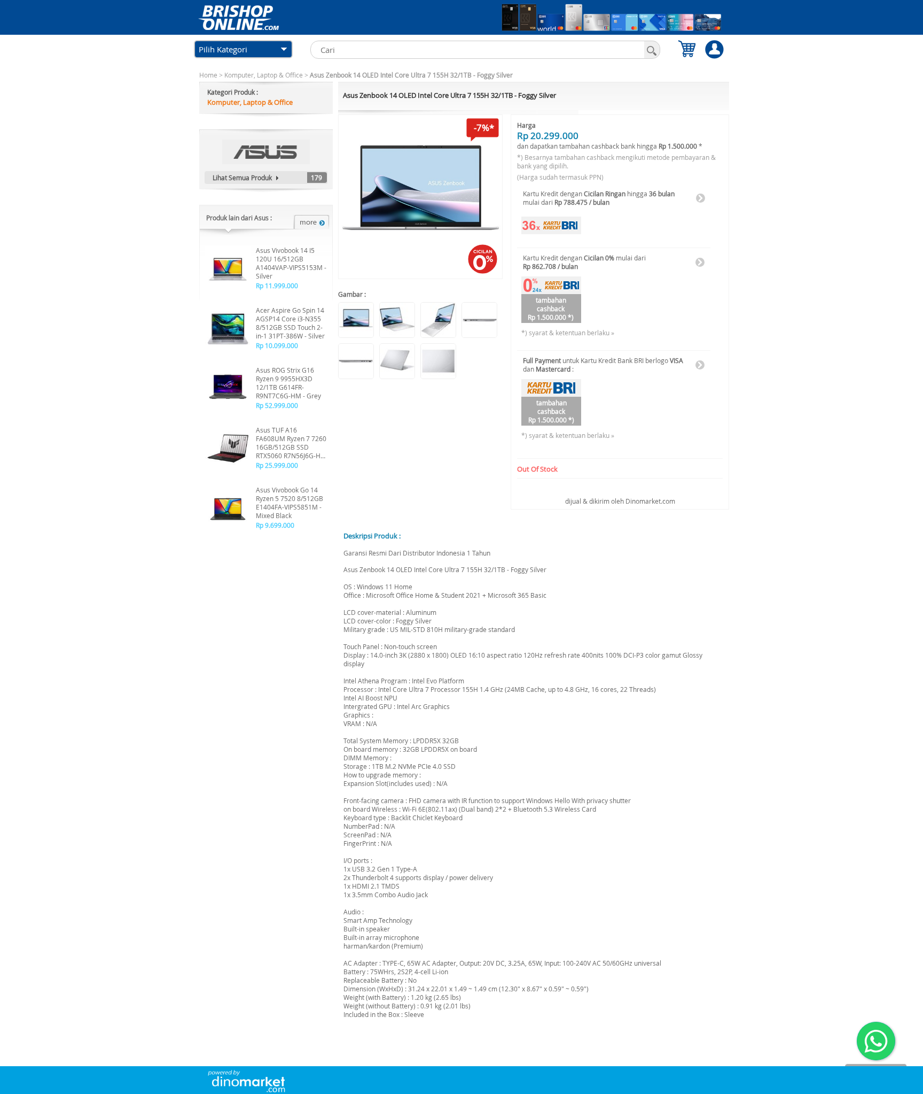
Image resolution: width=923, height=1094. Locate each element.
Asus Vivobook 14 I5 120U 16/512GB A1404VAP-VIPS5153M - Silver (291, 263)
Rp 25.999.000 (277, 465)
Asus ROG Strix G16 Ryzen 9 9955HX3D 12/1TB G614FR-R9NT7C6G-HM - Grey (288, 383)
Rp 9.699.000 (275, 525)
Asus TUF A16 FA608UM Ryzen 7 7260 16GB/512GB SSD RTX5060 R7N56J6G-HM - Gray (291, 443)
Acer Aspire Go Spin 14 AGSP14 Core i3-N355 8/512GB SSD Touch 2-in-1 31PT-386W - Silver (290, 323)
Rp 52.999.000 (277, 405)
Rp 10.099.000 (277, 345)
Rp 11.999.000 (277, 285)
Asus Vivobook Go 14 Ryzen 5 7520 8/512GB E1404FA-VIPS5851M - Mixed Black (289, 503)
